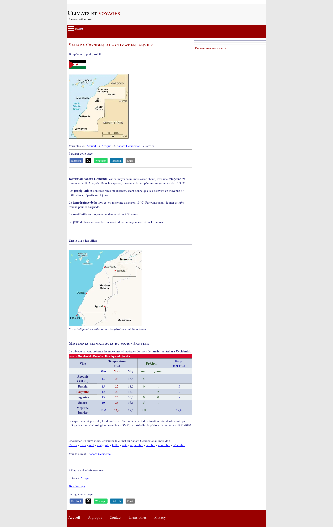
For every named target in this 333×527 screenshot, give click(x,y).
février (73, 445)
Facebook (76, 160)
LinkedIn (117, 160)
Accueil (91, 146)
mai (99, 445)
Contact (115, 517)
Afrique (106, 146)
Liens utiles (138, 517)
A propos (95, 517)
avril (91, 445)
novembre (164, 445)
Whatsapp (100, 160)
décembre (179, 445)
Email (130, 160)
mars (83, 445)
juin (106, 445)
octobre (150, 445)
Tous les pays (77, 486)
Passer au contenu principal (84, 2)
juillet (115, 445)
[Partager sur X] (88, 160)
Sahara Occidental (128, 146)
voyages (94, 12)
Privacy (160, 517)
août (124, 445)
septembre (136, 445)
